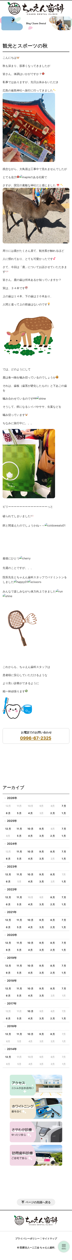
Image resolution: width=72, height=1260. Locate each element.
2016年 (12, 1026)
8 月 (52, 851)
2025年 (12, 821)
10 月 (30, 828)
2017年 (12, 1003)
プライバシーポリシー (27, 1238)
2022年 (12, 889)
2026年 (12, 798)
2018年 (12, 980)
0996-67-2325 (35, 738)
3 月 (41, 835)
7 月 (64, 805)
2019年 (12, 957)
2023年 (12, 866)
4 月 (30, 813)
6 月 (8, 813)
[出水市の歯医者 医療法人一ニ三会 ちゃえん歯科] (36, 8)
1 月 (64, 813)
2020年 (12, 935)
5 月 (19, 813)
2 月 (52, 813)
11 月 (19, 828)
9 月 (41, 828)
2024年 (12, 843)
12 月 (8, 828)
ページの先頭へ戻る (38, 1202)
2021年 (12, 912)
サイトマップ (49, 1238)
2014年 (12, 1049)
